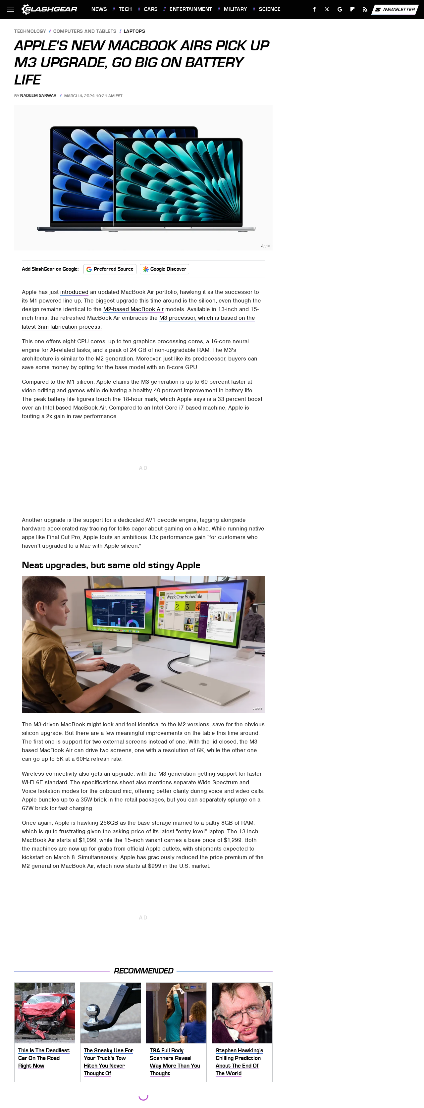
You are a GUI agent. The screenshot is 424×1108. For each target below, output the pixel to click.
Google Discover (168, 269)
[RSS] (365, 9)
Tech (125, 9)
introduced (74, 292)
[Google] (340, 9)
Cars (151, 9)
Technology (30, 31)
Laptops (134, 31)
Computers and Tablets (85, 31)
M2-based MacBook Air (133, 309)
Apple (265, 246)
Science (270, 9)
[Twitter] (327, 9)
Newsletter (399, 9)
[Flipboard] (352, 9)
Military (235, 9)
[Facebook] (314, 9)
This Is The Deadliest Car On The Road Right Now (44, 1058)
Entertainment (191, 9)
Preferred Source (113, 269)
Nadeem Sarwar (38, 95)
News (99, 9)
